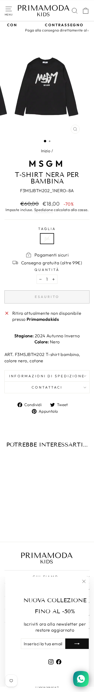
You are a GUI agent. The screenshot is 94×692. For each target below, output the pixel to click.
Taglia (47, 229)
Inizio (45, 150)
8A (47, 238)
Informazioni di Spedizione (47, 376)
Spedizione (43, 209)
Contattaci (47, 387)
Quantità (47, 270)
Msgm (47, 163)
